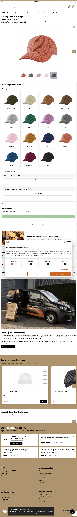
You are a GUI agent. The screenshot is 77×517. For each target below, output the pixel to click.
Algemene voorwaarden (8, 494)
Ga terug (5, 12)
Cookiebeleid (5, 499)
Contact (42, 471)
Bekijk (44, 401)
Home (11, 13)
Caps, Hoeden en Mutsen (35, 13)
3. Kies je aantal (7, 204)
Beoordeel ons (16, 443)
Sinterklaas (42, 501)
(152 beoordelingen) (16, 440)
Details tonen (64, 269)
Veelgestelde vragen (45, 473)
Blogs (41, 480)
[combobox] (31, 6)
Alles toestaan (60, 274)
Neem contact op (8, 347)
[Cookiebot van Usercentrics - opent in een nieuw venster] (64, 242)
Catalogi (42, 478)
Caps (46, 13)
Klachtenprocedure (45, 485)
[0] (68, 7)
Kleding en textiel (20, 13)
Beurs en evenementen (46, 499)
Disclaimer (4, 502)
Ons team (42, 475)
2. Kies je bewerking (8, 171)
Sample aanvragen (38, 225)
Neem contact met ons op (35, 239)
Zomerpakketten (44, 496)
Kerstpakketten (44, 494)
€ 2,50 (5, 401)
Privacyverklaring (6, 497)
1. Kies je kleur (6, 89)
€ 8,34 (55, 401)
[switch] (30, 264)
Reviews (41, 482)
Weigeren (38, 274)
